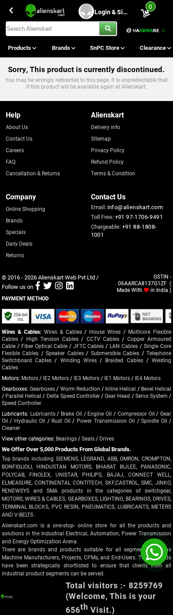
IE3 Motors (86, 377)
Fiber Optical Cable (44, 345)
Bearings (66, 438)
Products (20, 48)
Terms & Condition (113, 173)
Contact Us (19, 138)
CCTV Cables (102, 338)
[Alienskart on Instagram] (59, 287)
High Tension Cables (52, 338)
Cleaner (11, 427)
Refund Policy (107, 161)
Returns (15, 255)
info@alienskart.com (135, 207)
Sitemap (101, 138)
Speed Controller (21, 402)
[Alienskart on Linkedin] (70, 287)
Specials (16, 231)
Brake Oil (71, 413)
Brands (61, 48)
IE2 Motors (56, 377)
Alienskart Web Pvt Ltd (66, 277)
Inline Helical (120, 388)
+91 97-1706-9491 (139, 217)
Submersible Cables (115, 352)
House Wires (105, 331)
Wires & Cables (63, 331)
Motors (29, 377)
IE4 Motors (148, 377)
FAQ (11, 161)
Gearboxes (42, 388)
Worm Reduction (80, 388)
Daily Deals (19, 243)
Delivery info (105, 126)
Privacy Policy (108, 150)
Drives (106, 438)
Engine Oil (99, 413)
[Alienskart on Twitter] (47, 287)
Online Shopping (25, 208)
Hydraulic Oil (30, 420)
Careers (15, 150)
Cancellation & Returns (33, 173)
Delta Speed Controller (73, 395)
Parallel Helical (23, 395)
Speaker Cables (64, 352)
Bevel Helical (156, 388)
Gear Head (117, 395)
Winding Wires (78, 360)
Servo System (151, 395)
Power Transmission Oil (106, 420)
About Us (17, 126)
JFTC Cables (88, 345)
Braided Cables (124, 360)
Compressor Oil (136, 413)
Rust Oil (61, 420)
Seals (88, 438)
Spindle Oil (154, 420)
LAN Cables (124, 345)
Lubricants (42, 413)
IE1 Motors (117, 377)
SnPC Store (105, 48)
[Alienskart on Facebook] (37, 287)
